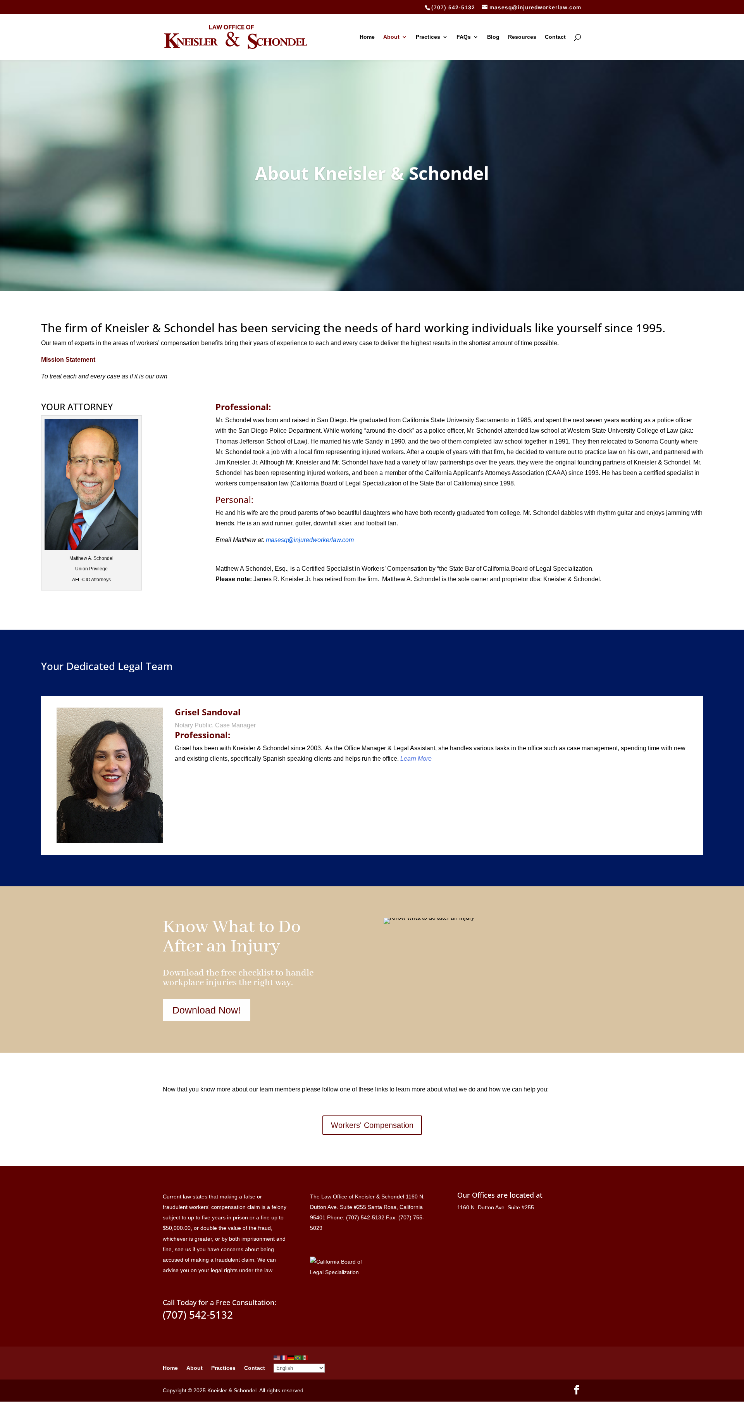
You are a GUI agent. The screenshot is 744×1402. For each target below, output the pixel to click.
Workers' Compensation (372, 1125)
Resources (522, 37)
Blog (493, 37)
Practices (428, 37)
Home (367, 37)
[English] (277, 1357)
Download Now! (206, 1010)
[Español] (304, 1357)
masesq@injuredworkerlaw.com (310, 540)
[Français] (284, 1357)
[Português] (297, 1357)
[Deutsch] (291, 1357)
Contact (555, 37)
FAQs (463, 37)
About (391, 37)
